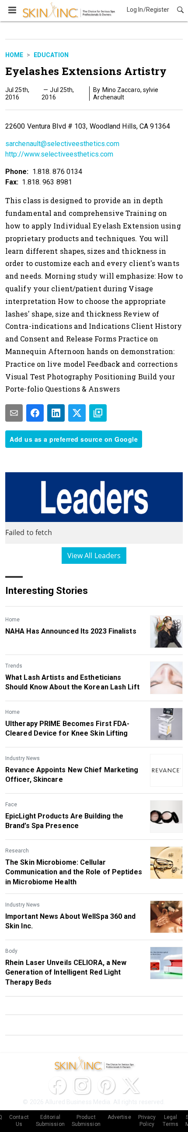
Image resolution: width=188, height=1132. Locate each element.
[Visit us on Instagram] (82, 1085)
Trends (13, 666)
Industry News (22, 758)
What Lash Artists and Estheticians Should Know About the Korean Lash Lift (72, 682)
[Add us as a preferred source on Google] (98, 413)
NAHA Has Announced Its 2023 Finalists (70, 631)
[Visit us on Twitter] (130, 1085)
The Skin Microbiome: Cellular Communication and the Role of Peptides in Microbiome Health (73, 872)
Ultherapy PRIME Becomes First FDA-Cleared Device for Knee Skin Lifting (67, 728)
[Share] (35, 413)
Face (11, 804)
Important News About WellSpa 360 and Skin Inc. (70, 921)
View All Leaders (94, 555)
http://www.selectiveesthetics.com (59, 154)
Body (11, 951)
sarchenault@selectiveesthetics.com (62, 144)
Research (17, 851)
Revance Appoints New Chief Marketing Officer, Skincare (72, 775)
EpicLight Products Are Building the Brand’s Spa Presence (64, 821)
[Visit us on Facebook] (57, 1085)
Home (14, 54)
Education (51, 54)
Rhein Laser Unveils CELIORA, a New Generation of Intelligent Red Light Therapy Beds (65, 972)
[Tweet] (77, 413)
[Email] (14, 413)
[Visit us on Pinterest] (106, 1085)
